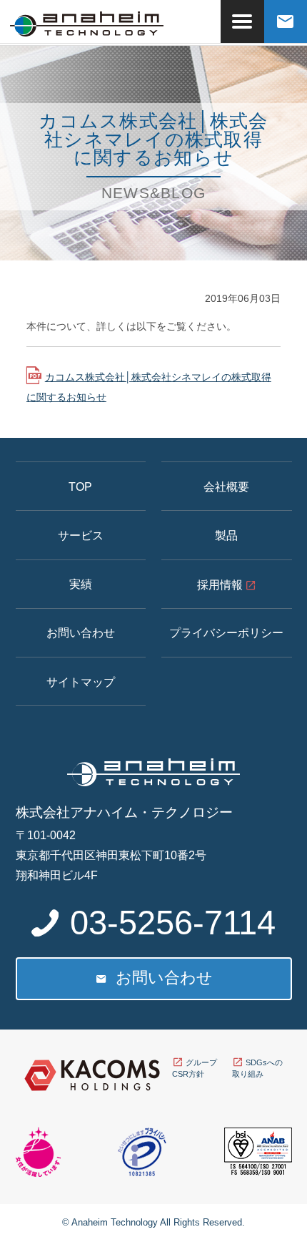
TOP (80, 486)
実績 (80, 583)
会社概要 (226, 486)
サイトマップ (80, 681)
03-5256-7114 (173, 922)
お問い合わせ (80, 632)
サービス (81, 535)
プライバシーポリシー (226, 632)
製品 (226, 535)
